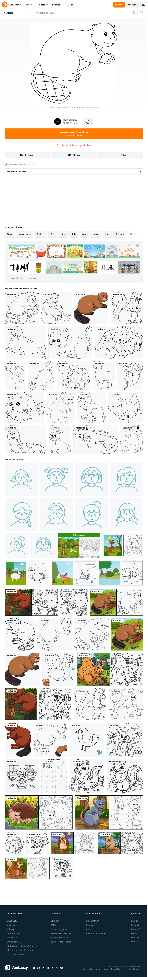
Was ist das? (29, 164)
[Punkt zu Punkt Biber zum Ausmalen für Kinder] (50, 740)
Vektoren (14, 4)
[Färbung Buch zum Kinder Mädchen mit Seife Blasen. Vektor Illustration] (37, 843)
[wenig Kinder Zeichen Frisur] (17, 545)
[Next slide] (136, 234)
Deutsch (133, 933)
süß (74, 234)
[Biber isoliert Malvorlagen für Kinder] (20, 634)
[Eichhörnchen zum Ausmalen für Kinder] (126, 704)
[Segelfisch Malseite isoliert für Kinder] (130, 375)
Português (134, 929)
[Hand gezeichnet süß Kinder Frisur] (43, 545)
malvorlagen (24, 234)
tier (52, 234)
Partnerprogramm (59, 929)
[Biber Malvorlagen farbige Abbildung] (31, 602)
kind (63, 234)
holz (107, 234)
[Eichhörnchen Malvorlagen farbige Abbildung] (110, 669)
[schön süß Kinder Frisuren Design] (21, 514)
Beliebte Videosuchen (60, 941)
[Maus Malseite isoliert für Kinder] (70, 342)
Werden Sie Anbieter (96, 933)
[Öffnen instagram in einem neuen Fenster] (38, 967)
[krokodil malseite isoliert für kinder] (95, 439)
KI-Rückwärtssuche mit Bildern (21, 946)
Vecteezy (11, 925)
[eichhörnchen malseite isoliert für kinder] (127, 308)
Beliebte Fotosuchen (60, 937)
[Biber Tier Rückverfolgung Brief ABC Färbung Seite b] (54, 776)
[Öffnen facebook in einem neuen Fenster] (34, 967)
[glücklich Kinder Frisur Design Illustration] (91, 479)
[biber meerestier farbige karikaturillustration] (21, 704)
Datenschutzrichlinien (111, 969)
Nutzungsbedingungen (89, 969)
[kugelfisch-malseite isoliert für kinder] (25, 407)
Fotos (29, 4)
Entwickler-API (13, 941)
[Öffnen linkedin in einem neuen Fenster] (43, 967)
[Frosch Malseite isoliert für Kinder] (131, 439)
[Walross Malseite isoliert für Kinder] (25, 342)
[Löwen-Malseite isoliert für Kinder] (91, 407)
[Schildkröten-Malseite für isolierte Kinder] (73, 375)
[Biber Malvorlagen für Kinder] (22, 308)
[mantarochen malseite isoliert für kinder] (125, 407)
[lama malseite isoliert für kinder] (103, 375)
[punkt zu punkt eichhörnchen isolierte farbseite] (58, 669)
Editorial (56, 4)
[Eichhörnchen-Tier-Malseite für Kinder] (55, 704)
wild (84, 234)
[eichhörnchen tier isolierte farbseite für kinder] (14, 843)
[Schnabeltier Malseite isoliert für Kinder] (41, 375)
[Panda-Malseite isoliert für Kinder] (56, 308)
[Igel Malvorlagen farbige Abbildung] (39, 812)
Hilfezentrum (92, 920)
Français (133, 937)
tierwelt (120, 234)
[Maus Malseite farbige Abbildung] (109, 812)
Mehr (70, 4)
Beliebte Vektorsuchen (61, 933)
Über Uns (90, 929)
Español (133, 925)
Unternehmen (13, 933)
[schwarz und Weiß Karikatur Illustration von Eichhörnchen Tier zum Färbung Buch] (86, 776)
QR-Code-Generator (16, 954)
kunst (96, 234)
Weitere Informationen (17, 171)
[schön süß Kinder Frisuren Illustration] (126, 479)
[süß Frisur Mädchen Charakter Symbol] (21, 479)
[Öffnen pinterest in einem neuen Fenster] (48, 967)
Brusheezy (12, 920)
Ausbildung (12, 937)
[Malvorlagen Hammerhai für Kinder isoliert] (15, 375)
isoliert (40, 234)
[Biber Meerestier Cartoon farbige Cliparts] (18, 740)
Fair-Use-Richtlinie (131, 969)
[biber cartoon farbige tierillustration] (127, 634)
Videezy (10, 929)
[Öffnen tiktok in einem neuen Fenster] (52, 967)
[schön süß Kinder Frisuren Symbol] (91, 514)
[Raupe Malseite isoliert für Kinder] (25, 439)
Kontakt (89, 925)
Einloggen (130, 4)
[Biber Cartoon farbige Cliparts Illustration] (91, 308)
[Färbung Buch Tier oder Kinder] (122, 545)
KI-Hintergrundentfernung (20, 950)
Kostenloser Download (72, 134)
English (133, 920)
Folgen (87, 123)
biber (9, 234)
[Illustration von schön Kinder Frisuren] (126, 514)
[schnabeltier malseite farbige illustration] (120, 843)
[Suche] (132, 12)
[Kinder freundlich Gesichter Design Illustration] (56, 479)
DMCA (53, 925)
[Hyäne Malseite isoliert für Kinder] (119, 342)
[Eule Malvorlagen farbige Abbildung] (73, 843)
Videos (42, 4)
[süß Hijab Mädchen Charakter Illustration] (56, 514)
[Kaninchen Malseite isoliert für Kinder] (60, 439)
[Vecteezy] (5, 5)
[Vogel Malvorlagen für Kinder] (87, 740)
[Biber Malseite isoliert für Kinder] (54, 634)
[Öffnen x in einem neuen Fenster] (57, 967)
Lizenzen (54, 920)
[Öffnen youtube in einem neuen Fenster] (61, 967)
